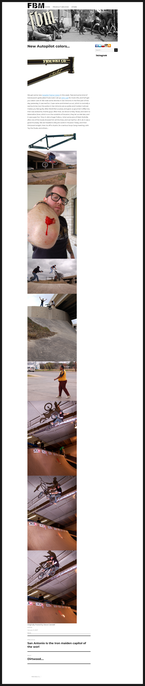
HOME (47, 7)
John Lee (64, 98)
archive (29, 627)
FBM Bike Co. (35, 676)
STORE (74, 7)
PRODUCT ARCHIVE (61, 7)
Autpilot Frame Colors (50, 95)
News (29, 633)
